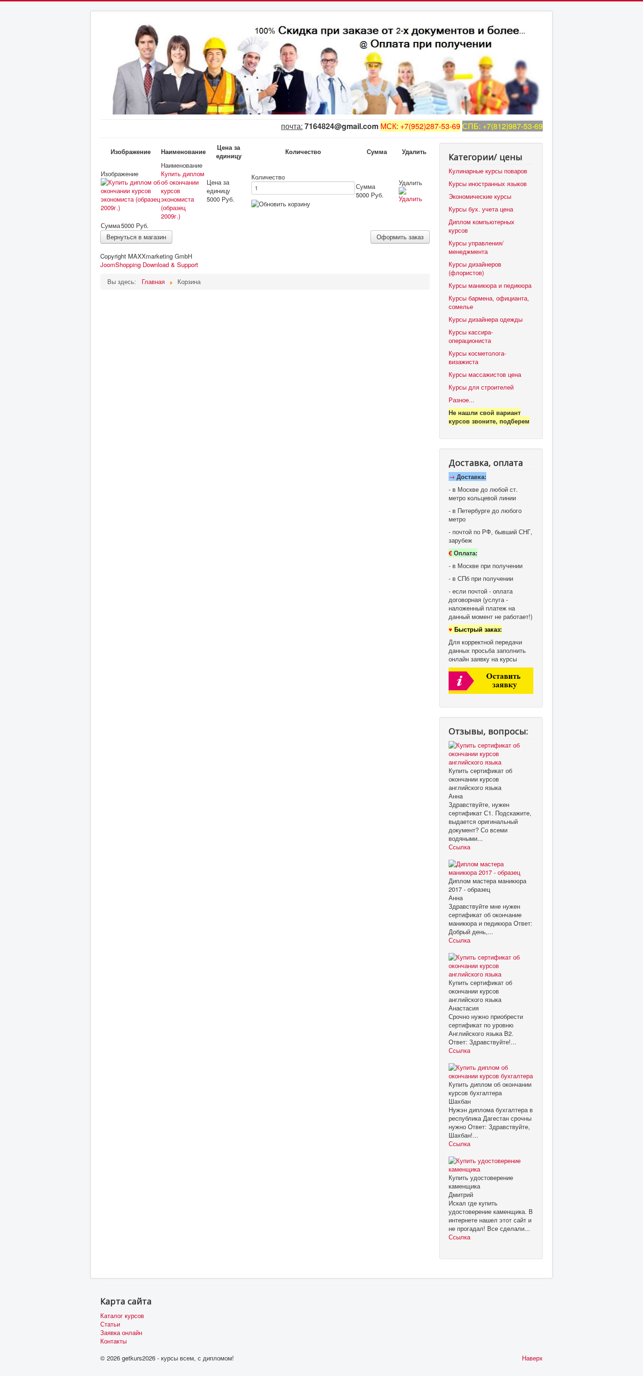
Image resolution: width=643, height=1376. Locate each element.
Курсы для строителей (481, 387)
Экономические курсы (480, 196)
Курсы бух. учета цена (481, 208)
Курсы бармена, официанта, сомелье (489, 302)
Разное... (461, 399)
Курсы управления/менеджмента (476, 247)
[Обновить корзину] (280, 204)
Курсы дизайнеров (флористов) (475, 268)
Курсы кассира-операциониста (471, 336)
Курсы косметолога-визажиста (477, 357)
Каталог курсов (122, 1315)
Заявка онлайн (121, 1332)
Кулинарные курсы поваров (488, 170)
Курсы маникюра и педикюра (490, 285)
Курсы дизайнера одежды (485, 319)
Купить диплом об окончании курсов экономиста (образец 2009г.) (182, 194)
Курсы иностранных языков (488, 183)
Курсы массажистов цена (485, 374)
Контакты (113, 1341)
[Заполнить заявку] (491, 679)
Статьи (110, 1324)
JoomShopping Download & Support (149, 264)
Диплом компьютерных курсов (481, 226)
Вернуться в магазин (136, 236)
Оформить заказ (400, 236)
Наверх (532, 1357)
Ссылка (459, 846)
